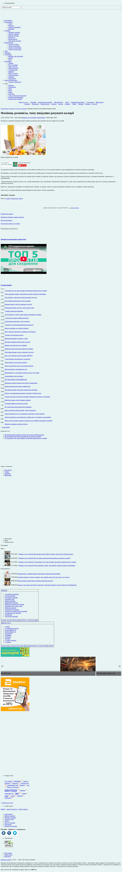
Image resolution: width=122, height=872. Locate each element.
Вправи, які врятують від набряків (16, 345)
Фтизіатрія (8, 615)
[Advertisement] (6, 452)
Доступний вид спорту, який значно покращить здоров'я (23, 314)
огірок (24, 793)
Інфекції (11, 71)
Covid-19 (94, 104)
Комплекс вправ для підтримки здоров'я (18, 400)
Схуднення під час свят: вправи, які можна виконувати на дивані (26, 290)
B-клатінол (8, 633)
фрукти (15, 783)
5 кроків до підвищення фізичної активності (19, 325)
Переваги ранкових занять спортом (16, 424)
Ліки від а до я (23, 102)
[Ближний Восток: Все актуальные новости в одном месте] (61, 664)
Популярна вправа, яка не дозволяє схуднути (19, 352)
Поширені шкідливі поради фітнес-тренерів (19, 349)
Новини (11, 85)
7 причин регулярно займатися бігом (16, 318)
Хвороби (7, 53)
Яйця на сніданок (13, 787)
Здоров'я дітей (9, 819)
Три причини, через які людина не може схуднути (21, 297)
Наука (10, 92)
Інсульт (60, 104)
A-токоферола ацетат (12, 628)
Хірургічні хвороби (11, 616)
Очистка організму (14, 27)
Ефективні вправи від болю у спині (16, 338)
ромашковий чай (12, 785)
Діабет (74, 104)
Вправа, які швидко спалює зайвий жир (17, 386)
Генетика (11, 94)
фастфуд (20, 796)
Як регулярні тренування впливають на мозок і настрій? (23, 436)
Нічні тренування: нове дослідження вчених (19, 366)
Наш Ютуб (8, 470)
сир (28, 785)
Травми (10, 63)
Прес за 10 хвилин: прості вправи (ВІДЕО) (19, 355)
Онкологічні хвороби (12, 609)
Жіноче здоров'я (13, 36)
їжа (17, 793)
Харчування (8, 22)
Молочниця (99, 102)
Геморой (11, 77)
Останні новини (6, 285)
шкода (21, 198)
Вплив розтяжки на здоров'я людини (16, 328)
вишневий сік (9, 793)
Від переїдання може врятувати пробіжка (18, 407)
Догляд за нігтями (14, 46)
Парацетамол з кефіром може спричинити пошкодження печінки (39, 574)
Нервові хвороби (10, 608)
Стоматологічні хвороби (13, 613)
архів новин (6, 427)
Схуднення (8, 54)
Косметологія (12, 39)
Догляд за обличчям (14, 48)
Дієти (10, 24)
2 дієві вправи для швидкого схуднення (17, 359)
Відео (10, 90)
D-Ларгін (8, 637)
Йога (10, 60)
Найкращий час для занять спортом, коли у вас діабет (22, 373)
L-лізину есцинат (10, 640)
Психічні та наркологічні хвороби (16, 611)
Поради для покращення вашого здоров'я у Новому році (23, 393)
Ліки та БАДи (12, 66)
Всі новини (8, 20)
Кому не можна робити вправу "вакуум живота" (20, 410)
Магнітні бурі (58, 102)
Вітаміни (11, 29)
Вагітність (11, 37)
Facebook (7, 473)
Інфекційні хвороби (11, 603)
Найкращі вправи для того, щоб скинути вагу (19, 308)
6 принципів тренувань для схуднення (17, 321)
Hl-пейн (7, 638)
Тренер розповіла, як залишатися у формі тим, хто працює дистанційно (28, 417)
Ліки (6, 51)
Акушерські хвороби (12, 594)
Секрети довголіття (14, 82)
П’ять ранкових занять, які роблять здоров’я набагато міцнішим (25, 294)
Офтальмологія (13, 68)
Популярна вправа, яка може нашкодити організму (21, 390)
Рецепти (11, 25)
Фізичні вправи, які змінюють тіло (16, 369)
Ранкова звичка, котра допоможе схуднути (18, 304)
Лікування (8, 61)
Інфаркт (67, 104)
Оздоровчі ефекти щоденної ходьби (16, 403)
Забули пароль (23, 809)
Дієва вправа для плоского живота (16, 362)
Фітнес (10, 58)
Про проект (8, 853)
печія (13, 796)
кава (6, 796)
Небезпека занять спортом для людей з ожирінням (21, 383)
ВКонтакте (8, 475)
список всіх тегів (7, 803)
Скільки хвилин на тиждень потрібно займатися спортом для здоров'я (27, 396)
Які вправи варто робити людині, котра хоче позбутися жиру (24, 435)
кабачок (22, 785)
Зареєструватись (12, 809)
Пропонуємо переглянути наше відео (13, 239)
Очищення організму (78, 102)
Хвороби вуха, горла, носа (13, 606)
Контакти (8, 856)
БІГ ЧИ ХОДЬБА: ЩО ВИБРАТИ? (16, 379)
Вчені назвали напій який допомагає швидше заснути (35, 581)
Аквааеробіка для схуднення (14, 376)
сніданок (17, 781)
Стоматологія (12, 70)
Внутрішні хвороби (11, 597)
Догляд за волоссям (14, 49)
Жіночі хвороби (10, 601)
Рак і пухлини (13, 65)
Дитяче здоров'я (13, 34)
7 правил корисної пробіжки (14, 311)
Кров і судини (13, 73)
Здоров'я (7, 30)
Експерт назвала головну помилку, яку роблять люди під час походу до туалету (43, 577)
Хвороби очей (9, 599)
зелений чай (25, 783)
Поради (53, 104)
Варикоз (81, 104)
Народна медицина (11, 80)
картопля (8, 798)
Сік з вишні (8, 781)
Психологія (12, 87)
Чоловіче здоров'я (14, 32)
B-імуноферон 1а (10, 632)
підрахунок (14, 198)
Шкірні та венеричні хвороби (14, 604)
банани (22, 790)
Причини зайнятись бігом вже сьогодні (17, 342)
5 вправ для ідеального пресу (14, 335)
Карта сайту (8, 855)
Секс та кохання (10, 823)
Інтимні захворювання (15, 97)
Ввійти (3, 809)
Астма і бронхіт (13, 75)
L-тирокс (8, 642)
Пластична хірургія (14, 41)
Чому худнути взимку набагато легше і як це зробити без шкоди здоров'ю (28, 420)
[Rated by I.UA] (9, 843)
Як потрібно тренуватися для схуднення (18, 301)
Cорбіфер (8, 635)
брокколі (7, 783)
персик (25, 781)
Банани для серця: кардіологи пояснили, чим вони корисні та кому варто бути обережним (47, 585)
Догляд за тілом (13, 44)
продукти (11, 790)
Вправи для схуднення (15, 56)
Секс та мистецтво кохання (17, 95)
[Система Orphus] (74, 208)
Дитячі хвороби (10, 596)
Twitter (7, 472)
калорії (8, 198)
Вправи (87, 104)
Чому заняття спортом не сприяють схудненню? (20, 331)
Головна (3, 108)
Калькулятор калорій (15, 99)
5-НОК (7, 626)
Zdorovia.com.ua (6, 860)
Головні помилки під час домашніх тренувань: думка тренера (25, 414)
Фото (10, 89)
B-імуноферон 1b (10, 630)
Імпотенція (12, 78)
